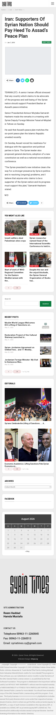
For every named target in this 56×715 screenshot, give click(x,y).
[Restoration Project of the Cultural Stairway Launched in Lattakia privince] (45, 338)
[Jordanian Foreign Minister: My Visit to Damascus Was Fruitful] (45, 363)
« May (27, 551)
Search (8, 299)
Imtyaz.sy (34, 659)
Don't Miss (47, 42)
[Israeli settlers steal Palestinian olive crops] (15, 227)
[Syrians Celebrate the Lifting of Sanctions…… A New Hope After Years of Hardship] (28, 404)
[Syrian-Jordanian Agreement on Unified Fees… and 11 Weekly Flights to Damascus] (45, 350)
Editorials (9, 420)
